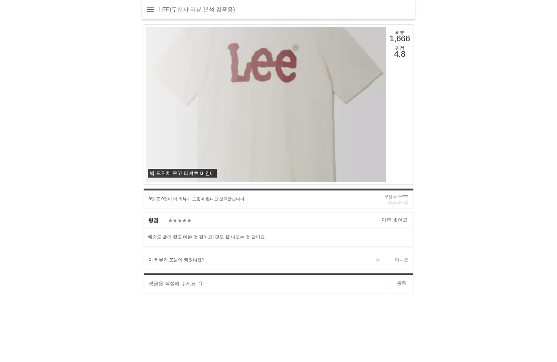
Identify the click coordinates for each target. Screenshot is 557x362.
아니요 (401, 259)
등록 (401, 283)
